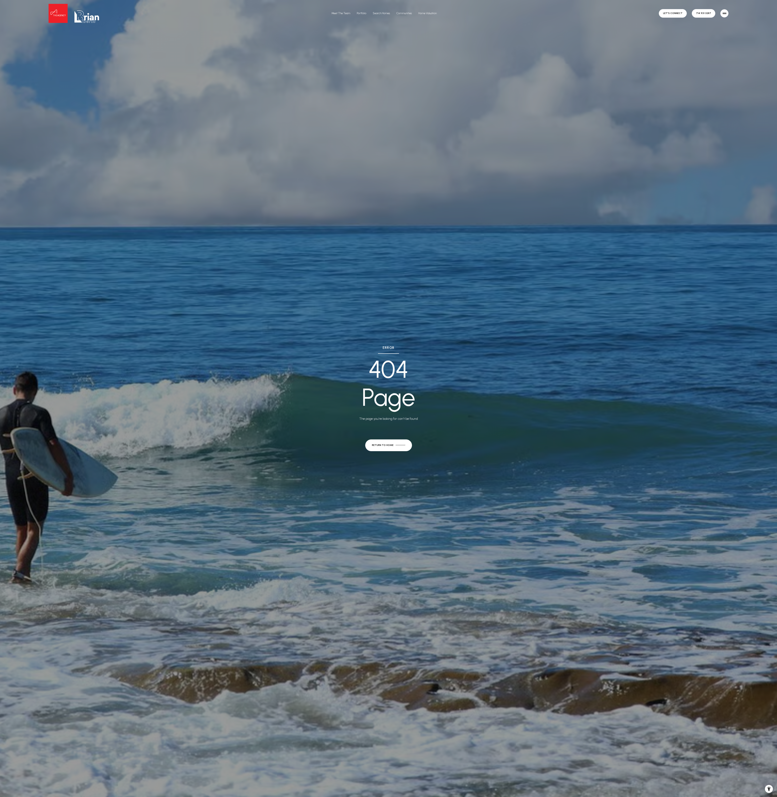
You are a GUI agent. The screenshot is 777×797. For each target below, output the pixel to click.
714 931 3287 (703, 13)
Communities (404, 13)
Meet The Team (340, 13)
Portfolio (361, 13)
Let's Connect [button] (673, 13)
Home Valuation (427, 13)
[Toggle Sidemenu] (724, 13)
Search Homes (381, 13)
